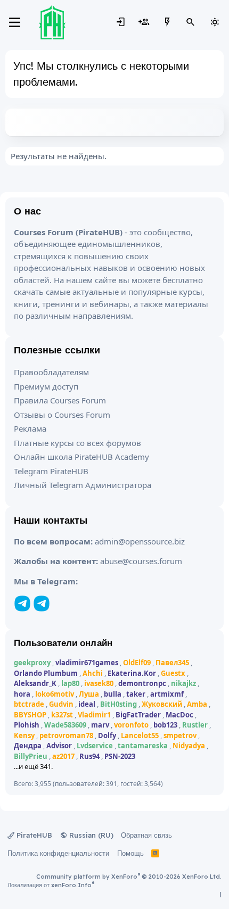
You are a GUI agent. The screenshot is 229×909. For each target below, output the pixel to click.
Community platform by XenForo (129, 876)
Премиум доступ (46, 386)
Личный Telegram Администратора (82, 485)
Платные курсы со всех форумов (77, 442)
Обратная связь (146, 835)
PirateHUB (33, 835)
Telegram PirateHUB (51, 471)
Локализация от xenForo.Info (50, 885)
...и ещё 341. (33, 766)
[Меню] (14, 22)
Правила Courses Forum (60, 400)
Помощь (130, 853)
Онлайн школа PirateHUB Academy (81, 456)
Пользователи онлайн (63, 642)
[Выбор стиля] (214, 22)
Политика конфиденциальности (58, 853)
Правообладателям (51, 372)
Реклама (30, 428)
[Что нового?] (167, 22)
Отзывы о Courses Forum (62, 414)
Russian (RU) (90, 835)
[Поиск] (190, 22)
